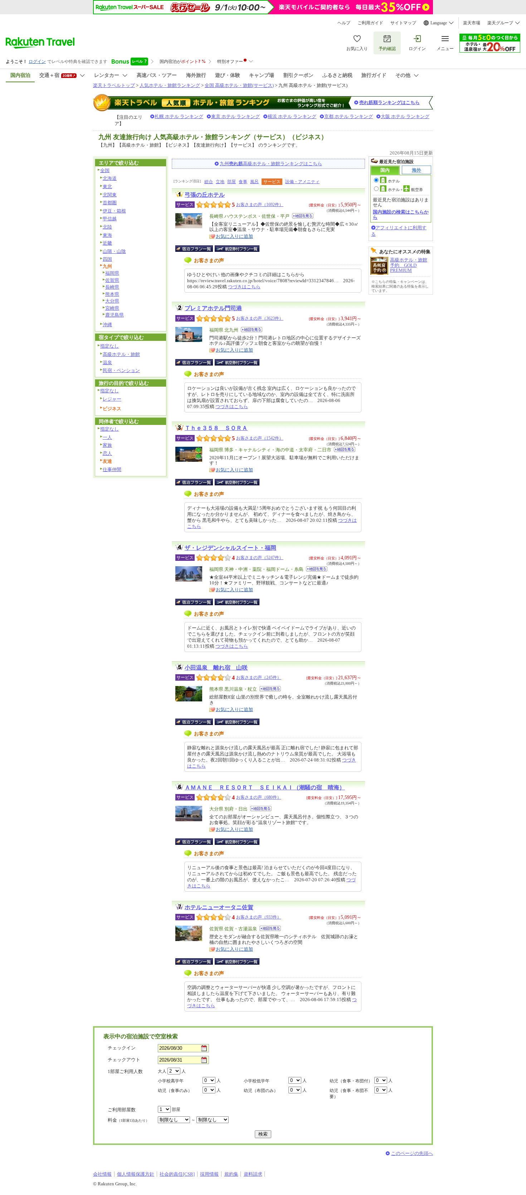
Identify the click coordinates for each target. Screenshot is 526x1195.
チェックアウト (124, 1059)
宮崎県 (112, 308)
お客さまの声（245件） (258, 677)
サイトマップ (403, 22)
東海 (107, 235)
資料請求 (253, 1174)
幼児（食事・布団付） (351, 1080)
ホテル (394, 181)
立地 (220, 181)
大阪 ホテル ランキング (405, 116)
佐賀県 (112, 280)
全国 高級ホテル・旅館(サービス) (239, 85)
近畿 (107, 243)
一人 (107, 437)
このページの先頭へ (412, 1153)
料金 (128, 1120)
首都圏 (110, 202)
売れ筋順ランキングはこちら (389, 102)
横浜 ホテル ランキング (292, 116)
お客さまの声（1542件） (259, 438)
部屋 (231, 181)
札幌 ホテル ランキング (179, 116)
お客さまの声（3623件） (259, 318)
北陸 (107, 227)
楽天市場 (471, 22)
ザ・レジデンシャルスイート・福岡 (230, 548)
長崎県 (112, 287)
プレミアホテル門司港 (213, 308)
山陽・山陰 (114, 251)
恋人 (107, 453)
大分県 (112, 301)
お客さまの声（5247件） (259, 557)
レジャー (112, 399)
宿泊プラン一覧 (197, 248)
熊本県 (112, 294)
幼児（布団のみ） (261, 1090)
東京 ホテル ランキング (235, 116)
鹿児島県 (114, 315)
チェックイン (122, 1047)
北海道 (110, 178)
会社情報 (102, 1174)
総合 (208, 181)
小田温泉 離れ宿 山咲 (216, 668)
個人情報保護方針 (135, 1174)
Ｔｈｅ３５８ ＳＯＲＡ (216, 428)
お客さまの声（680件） (258, 797)
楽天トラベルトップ (114, 85)
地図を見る (302, 216)
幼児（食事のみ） (175, 1090)
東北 (107, 186)
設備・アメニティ (302, 181)
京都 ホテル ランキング (348, 116)
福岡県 (112, 273)
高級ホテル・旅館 (121, 354)
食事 (243, 181)
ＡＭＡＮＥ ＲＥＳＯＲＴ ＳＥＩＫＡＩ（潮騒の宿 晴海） (265, 787)
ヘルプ (343, 22)
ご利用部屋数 (122, 1109)
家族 (107, 445)
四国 (107, 259)
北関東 (110, 194)
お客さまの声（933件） (258, 917)
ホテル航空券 (405, 189)
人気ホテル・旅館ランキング (170, 85)
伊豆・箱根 (114, 211)
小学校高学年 (171, 1080)
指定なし (109, 346)
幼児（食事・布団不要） (349, 1093)
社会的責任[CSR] (177, 1174)
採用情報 (209, 1174)
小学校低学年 (256, 1080)
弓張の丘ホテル (205, 195)
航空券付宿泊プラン (237, 248)
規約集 (231, 1174)
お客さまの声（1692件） (259, 204)
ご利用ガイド (370, 22)
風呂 (254, 181)
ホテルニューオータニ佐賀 (219, 907)
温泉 (107, 362)
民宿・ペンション (121, 370)
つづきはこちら (244, 286)
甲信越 (110, 218)
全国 (104, 170)
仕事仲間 (112, 469)
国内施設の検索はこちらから (401, 214)
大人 (162, 1071)
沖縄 (107, 324)
